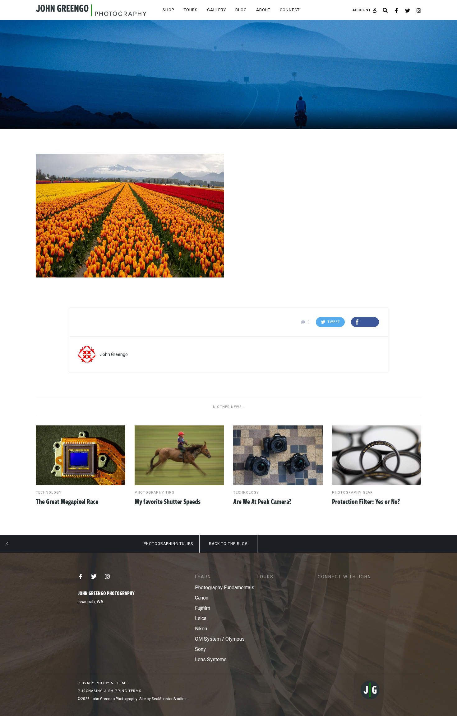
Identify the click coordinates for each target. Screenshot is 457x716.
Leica (200, 618)
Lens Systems (211, 659)
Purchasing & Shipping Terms (109, 691)
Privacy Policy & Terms (103, 683)
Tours (191, 10)
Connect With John (344, 577)
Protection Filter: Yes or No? (366, 501)
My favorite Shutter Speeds (168, 501)
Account (362, 10)
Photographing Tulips (168, 544)
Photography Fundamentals (224, 587)
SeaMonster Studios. (169, 699)
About (263, 10)
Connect (290, 10)
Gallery (216, 10)
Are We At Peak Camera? (262, 501)
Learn (203, 577)
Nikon (201, 629)
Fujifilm (202, 608)
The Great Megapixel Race (67, 501)
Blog (241, 10)
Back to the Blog (228, 544)
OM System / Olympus (220, 639)
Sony (200, 649)
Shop (168, 10)
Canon (201, 598)
